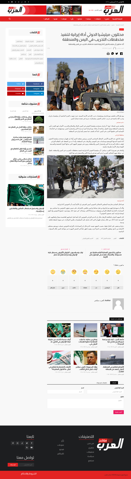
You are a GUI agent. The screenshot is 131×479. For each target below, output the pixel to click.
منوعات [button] (64, 19)
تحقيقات (90, 452)
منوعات (60, 445)
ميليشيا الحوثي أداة (106, 238)
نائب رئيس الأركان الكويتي (36, 45)
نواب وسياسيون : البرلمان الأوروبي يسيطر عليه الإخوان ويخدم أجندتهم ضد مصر (65, 253)
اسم (82, 388)
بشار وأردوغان (39, 63)
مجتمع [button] (80, 19)
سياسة (91, 456)
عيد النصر (23, 54)
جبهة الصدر (19, 41)
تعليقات (114, 383)
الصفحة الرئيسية (117, 19)
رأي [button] (72, 19)
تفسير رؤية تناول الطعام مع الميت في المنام (21, 150)
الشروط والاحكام (28, 473)
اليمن (114, 238)
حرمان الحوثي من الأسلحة (19, 45)
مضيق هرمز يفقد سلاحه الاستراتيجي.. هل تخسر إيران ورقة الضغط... (21, 139)
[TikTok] (22, 1)
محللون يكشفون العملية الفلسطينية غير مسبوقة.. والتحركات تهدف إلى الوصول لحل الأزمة (105, 254)
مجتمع (91, 460)
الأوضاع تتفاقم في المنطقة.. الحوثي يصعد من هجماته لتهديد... (113, 369)
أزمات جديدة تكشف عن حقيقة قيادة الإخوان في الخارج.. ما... (59, 340)
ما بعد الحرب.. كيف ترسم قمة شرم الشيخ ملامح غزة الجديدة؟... (113, 341)
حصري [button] (107, 19)
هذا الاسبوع (37, 111)
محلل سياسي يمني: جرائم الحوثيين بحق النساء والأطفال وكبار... (21, 161)
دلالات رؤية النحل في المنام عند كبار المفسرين (20, 128)
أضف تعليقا (118, 412)
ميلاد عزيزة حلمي (38, 50)
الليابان (21, 58)
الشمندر (29, 50)
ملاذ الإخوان (39, 41)
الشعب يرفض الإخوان (18, 50)
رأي (62, 440)
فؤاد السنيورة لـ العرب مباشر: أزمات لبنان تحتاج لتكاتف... (86, 368)
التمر (30, 54)
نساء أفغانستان (38, 54)
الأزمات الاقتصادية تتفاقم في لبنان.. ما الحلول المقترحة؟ (60, 368)
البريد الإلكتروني (119, 388)
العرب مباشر (121, 346)
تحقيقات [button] (98, 19)
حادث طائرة (13, 58)
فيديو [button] (55, 19)
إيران (97, 238)
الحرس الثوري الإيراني (87, 238)
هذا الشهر (25, 111)
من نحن (90, 443)
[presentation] (10, 187)
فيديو (61, 449)
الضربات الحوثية (29, 41)
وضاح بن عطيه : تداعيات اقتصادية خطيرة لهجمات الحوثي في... (88, 341)
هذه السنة (13, 111)
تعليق (122, 396)
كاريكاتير (60, 453)
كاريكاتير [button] (46, 19)
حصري (113, 25)
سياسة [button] (88, 19)
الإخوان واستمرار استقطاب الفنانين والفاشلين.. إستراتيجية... (26, 209)
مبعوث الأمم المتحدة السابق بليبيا (34, 58)
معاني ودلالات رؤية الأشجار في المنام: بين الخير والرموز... (20, 118)
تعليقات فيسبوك (102, 383)
